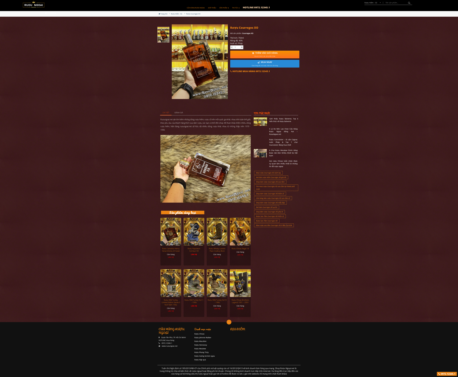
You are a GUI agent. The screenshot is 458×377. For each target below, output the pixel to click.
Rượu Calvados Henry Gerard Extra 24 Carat (171, 249)
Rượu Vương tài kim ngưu (204, 356)
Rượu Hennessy (200, 345)
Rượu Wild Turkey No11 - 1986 (194, 301)
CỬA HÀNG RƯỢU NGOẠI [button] (196, 8)
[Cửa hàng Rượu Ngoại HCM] (33, 4)
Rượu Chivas (199, 334)
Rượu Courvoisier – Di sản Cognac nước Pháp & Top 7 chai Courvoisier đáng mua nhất (283, 142)
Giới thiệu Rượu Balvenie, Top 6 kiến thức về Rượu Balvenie (283, 120)
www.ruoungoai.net (169, 346)
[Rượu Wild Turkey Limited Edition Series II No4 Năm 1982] (170, 283)
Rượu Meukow (200, 348)
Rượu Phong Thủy (201, 352)
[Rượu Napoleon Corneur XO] (194, 231)
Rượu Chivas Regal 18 (240, 248)
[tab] (166, 112)
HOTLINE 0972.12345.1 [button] (256, 7)
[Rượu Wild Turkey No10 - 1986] (217, 283)
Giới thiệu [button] (212, 8)
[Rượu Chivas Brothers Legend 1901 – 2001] (240, 283)
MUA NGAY (265, 63)
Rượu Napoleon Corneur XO (194, 249)
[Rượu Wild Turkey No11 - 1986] (194, 283)
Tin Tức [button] (235, 8)
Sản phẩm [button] (223, 8)
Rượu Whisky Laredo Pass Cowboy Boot (217, 249)
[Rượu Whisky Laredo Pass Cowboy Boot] (217, 231)
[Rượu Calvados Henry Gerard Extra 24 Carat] (170, 231)
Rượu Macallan (200, 341)
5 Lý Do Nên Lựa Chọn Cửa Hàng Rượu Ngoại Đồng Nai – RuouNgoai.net (283, 131)
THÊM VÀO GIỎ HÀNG (266, 54)
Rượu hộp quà (200, 360)
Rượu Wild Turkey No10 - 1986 (217, 301)
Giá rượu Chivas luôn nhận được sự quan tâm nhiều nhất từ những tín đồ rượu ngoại (283, 163)
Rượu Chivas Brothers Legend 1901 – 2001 (240, 301)
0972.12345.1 (447, 373)
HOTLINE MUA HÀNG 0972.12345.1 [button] (251, 71)
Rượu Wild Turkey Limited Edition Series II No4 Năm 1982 (171, 302)
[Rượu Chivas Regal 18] (240, 231)
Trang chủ (163, 14)
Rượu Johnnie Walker (202, 337)
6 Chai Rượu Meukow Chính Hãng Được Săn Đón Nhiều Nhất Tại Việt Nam (283, 153)
